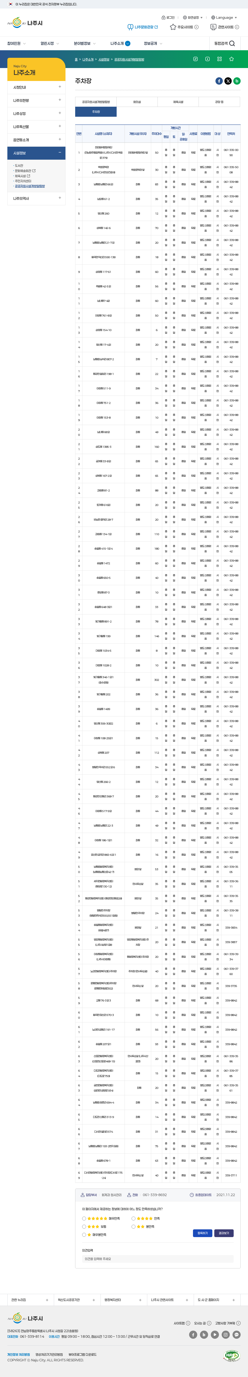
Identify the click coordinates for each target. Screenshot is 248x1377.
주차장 (97, 113)
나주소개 (120, 44)
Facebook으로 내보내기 (219, 81)
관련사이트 (222, 27)
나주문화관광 (140, 27)
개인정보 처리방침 (18, 1354)
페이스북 (193, 1335)
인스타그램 (226, 1335)
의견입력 (87, 1250)
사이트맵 (179, 1323)
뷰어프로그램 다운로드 (82, 1354)
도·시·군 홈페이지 (206, 1301)
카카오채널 (236, 1335)
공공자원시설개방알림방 (129, 59)
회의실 (137, 102)
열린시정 (47, 43)
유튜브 (215, 1335)
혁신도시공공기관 (67, 1301)
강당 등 (219, 102)
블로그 (204, 1335)
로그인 (170, 17)
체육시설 (178, 102)
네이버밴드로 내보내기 (237, 81)
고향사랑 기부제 (225, 1323)
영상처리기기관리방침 (49, 1354)
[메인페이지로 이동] (40, 22)
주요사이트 (181, 27)
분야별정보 (82, 43)
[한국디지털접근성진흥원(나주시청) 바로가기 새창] (232, 1356)
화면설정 (190, 18)
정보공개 (150, 43)
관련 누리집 (17, 1301)
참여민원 (14, 43)
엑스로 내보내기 (228, 81)
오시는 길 (200, 1323)
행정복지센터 (111, 1301)
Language (221, 18)
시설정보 (103, 59)
